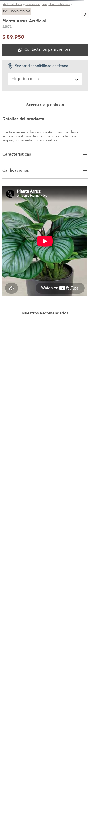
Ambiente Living (13, 44)
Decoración (32, 44)
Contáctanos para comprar (48, 201)
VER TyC (76, 3)
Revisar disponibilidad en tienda (41, 218)
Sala (44, 44)
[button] (44, 91)
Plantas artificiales (59, 44)
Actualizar (45, 752)
